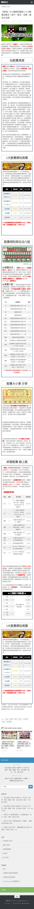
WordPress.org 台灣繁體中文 (11, 881)
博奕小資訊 (6, 845)
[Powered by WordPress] (11, 903)
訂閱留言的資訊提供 (9, 877)
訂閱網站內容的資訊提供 (10, 873)
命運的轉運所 (7, 849)
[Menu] (31, 2)
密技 (7, 719)
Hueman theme (25, 903)
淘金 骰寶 (6, 193)
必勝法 (11, 719)
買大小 (3, 721)
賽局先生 (4, 2)
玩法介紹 (5, 857)
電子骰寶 (9, 721)
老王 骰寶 (6, 201)
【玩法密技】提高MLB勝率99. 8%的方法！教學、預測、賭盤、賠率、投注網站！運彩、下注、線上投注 (17, 808)
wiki (30, 264)
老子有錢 (25, 719)
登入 (4, 869)
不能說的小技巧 (5, 6)
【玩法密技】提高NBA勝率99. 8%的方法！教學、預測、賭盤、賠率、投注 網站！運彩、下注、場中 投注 (16, 800)
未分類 (5, 853)
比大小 (20, 719)
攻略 (16, 719)
